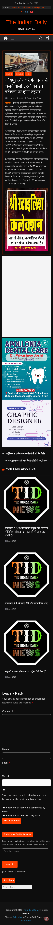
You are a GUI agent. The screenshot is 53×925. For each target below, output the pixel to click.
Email (6, 762)
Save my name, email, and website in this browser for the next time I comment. (24, 797)
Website (6, 776)
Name (6, 749)
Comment (8, 711)
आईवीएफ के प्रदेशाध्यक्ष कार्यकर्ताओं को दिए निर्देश (25, 453)
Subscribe (10, 864)
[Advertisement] (26, 296)
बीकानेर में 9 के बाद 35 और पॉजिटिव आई (26, 603)
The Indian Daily (26, 22)
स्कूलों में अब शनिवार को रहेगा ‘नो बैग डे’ (25, 671)
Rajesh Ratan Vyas (34, 98)
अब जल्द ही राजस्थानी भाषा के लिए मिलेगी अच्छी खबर (26, 460)
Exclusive (19, 74)
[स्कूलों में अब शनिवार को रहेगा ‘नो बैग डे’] (26, 621)
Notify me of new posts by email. (23, 815)
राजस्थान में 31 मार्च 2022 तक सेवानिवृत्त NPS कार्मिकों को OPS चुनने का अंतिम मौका (27, 9)
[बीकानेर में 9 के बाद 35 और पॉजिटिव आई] (26, 552)
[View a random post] (47, 38)
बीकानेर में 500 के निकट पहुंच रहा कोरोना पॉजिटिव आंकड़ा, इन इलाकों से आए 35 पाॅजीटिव (26, 532)
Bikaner (9, 74)
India (28, 74)
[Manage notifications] (46, 919)
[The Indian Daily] (5, 38)
